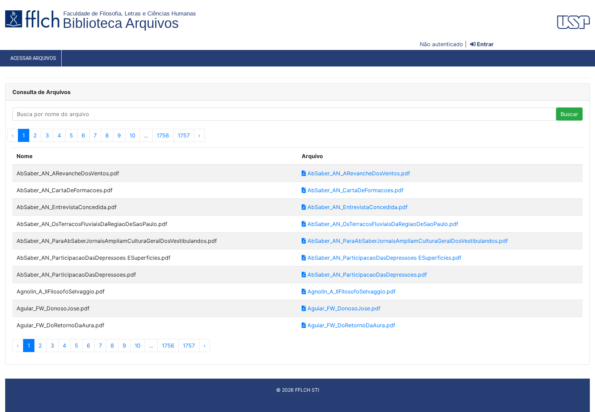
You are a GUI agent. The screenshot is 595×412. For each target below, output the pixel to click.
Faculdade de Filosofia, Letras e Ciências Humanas (129, 13)
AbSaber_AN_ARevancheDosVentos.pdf (358, 173)
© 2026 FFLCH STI (297, 390)
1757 (184, 135)
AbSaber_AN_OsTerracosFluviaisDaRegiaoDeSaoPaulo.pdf (382, 223)
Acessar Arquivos (33, 58)
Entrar (485, 44)
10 (132, 135)
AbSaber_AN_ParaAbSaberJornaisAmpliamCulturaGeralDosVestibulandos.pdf (407, 240)
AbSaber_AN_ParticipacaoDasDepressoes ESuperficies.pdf (383, 257)
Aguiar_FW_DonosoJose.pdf (343, 308)
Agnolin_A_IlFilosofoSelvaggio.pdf (351, 291)
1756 (163, 135)
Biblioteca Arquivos (121, 23)
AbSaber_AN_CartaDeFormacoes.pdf (355, 190)
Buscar (569, 114)
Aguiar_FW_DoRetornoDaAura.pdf (350, 325)
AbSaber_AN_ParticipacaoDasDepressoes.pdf (366, 274)
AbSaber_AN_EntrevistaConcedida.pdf (357, 207)
